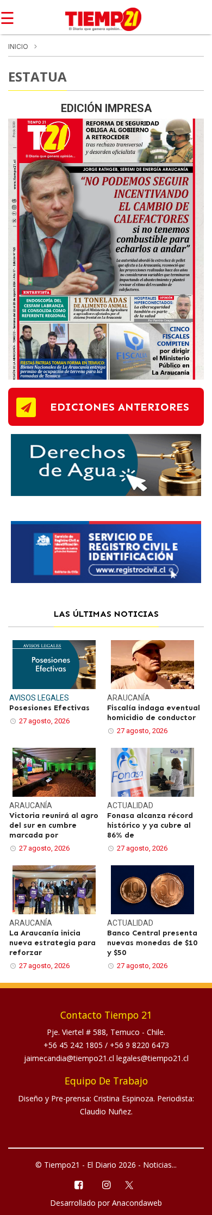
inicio (18, 46)
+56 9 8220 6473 (139, 1045)
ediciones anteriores (119, 406)
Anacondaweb (137, 1203)
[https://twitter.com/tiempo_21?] (134, 1184)
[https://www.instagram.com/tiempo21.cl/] (106, 1184)
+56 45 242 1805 (74, 1045)
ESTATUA (37, 76)
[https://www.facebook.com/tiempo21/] (78, 1184)
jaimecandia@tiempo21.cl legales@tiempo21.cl (106, 1058)
